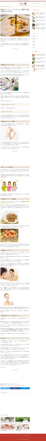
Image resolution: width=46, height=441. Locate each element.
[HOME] (0, 6)
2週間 (4, 367)
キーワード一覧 (22, 435)
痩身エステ (34, 44)
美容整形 (33, 41)
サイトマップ (17, 435)
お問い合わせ (27, 435)
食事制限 (2, 367)
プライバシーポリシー (12, 435)
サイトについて (5, 435)
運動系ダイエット (35, 38)
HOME (1, 435)
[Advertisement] (15, 55)
